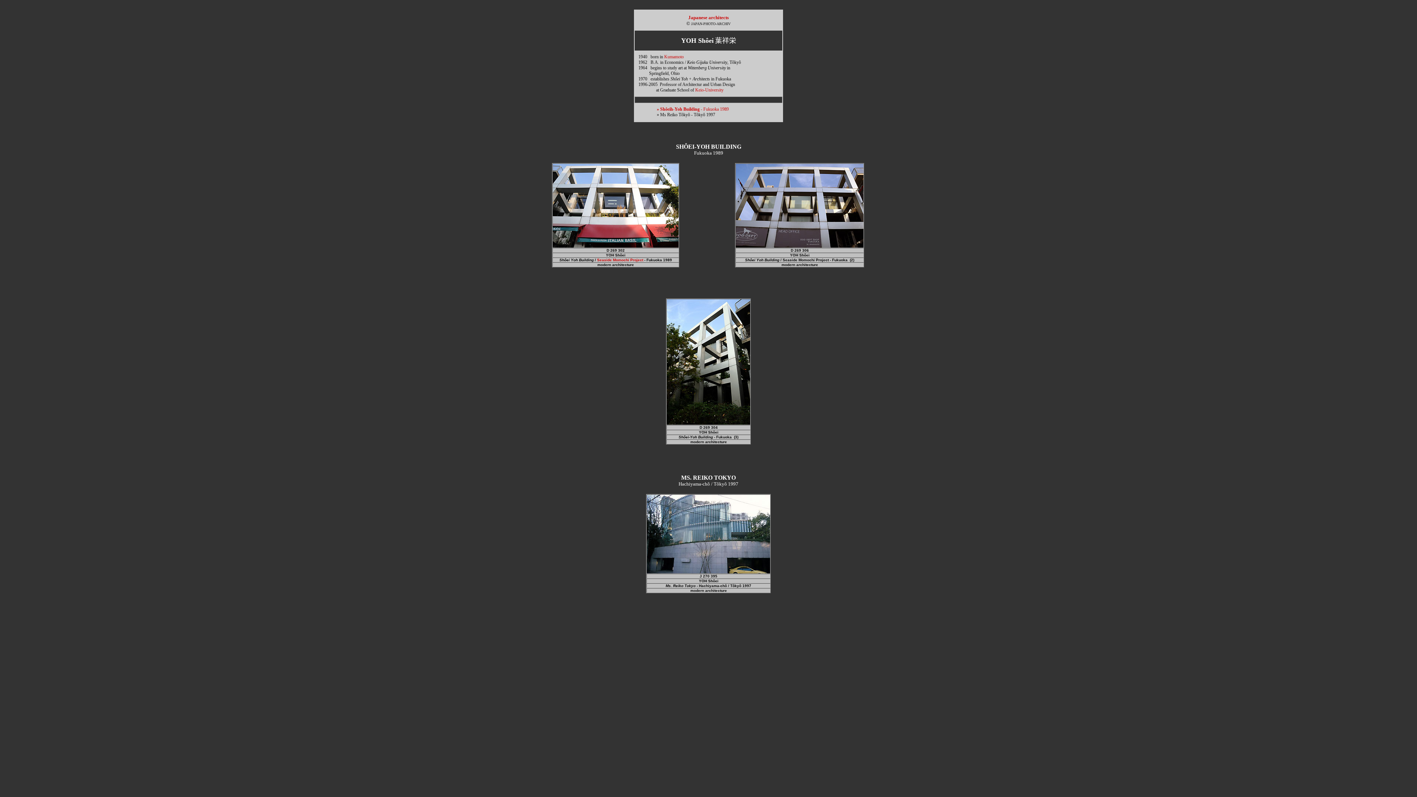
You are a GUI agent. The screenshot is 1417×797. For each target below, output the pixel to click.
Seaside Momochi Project (620, 260)
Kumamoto (674, 56)
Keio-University (709, 90)
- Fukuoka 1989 (693, 109)
